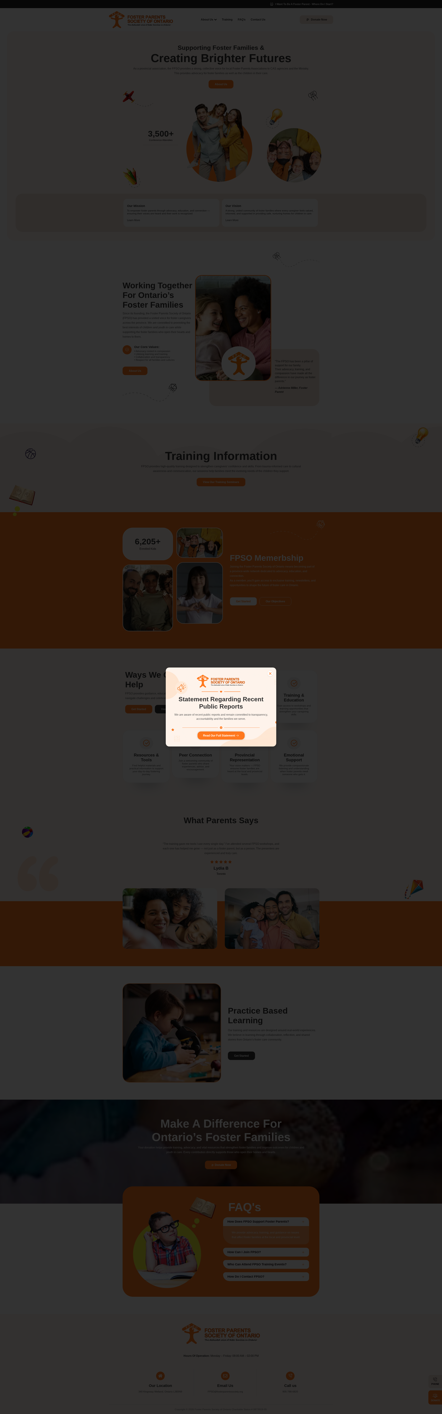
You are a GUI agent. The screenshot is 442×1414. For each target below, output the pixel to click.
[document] (221, 707)
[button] (270, 673)
